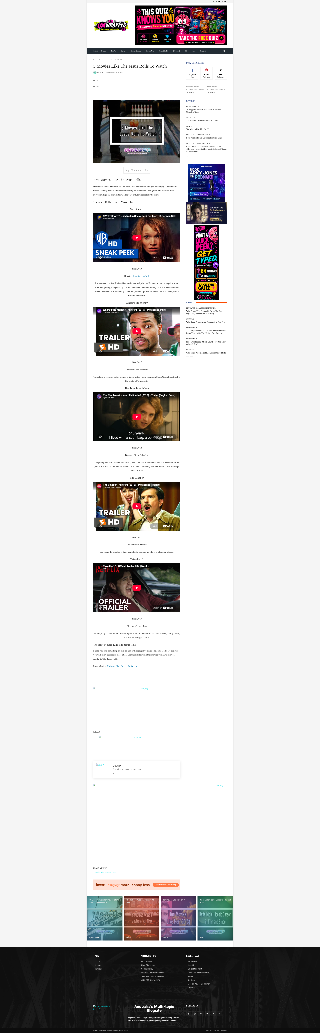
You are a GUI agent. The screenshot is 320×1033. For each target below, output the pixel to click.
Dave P (102, 72)
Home (95, 60)
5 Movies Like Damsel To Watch (216, 91)
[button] (224, 51)
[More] (153, 93)
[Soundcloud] (219, 1)
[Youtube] (225, 1)
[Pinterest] (216, 1)
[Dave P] (95, 72)
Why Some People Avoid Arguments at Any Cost (205, 322)
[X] (222, 1)
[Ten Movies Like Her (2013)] (178, 918)
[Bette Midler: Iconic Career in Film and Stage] (215, 918)
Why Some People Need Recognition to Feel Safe (206, 353)
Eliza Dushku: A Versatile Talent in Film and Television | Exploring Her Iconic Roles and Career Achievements (206, 149)
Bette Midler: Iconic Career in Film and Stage (204, 138)
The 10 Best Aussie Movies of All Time (202, 121)
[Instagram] (213, 1)
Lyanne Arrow (94, 937)
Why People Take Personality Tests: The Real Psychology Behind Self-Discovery (204, 312)
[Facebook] (210, 1)
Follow (207, 69)
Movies (101, 60)
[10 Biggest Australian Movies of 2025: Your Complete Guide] (104, 918)
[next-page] (191, 156)
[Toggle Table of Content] (145, 170)
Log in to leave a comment (105, 872)
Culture (190, 319)
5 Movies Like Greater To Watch (122, 666)
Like (192, 69)
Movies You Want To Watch (115, 60)
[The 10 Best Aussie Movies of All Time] (141, 918)
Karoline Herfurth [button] (141, 276)
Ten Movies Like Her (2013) (197, 129)
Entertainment (193, 106)
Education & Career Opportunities (201, 308)
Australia (190, 117)
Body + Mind (191, 327)
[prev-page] (187, 156)
